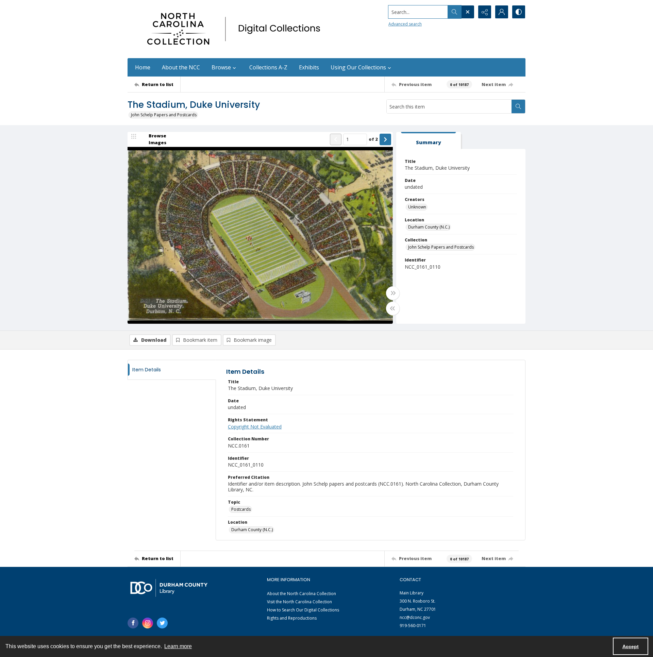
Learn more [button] (178, 646)
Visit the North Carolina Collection (299, 602)
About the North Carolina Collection (301, 593)
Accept (630, 646)
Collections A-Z (268, 67)
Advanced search (405, 24)
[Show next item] (385, 139)
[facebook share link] (133, 623)
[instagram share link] (147, 623)
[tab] (428, 140)
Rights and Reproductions (292, 618)
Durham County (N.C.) (429, 227)
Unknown (417, 207)
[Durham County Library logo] (169, 588)
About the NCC (181, 67)
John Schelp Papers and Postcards (164, 115)
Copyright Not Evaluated (255, 426)
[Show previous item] (335, 139)
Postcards (241, 509)
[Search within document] (518, 106)
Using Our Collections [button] (358, 67)
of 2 (373, 139)
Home (142, 67)
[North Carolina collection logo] (236, 29)
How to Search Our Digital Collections (303, 610)
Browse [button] (221, 67)
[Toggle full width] (393, 293)
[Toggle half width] (393, 308)
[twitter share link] (162, 623)
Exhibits (309, 67)
